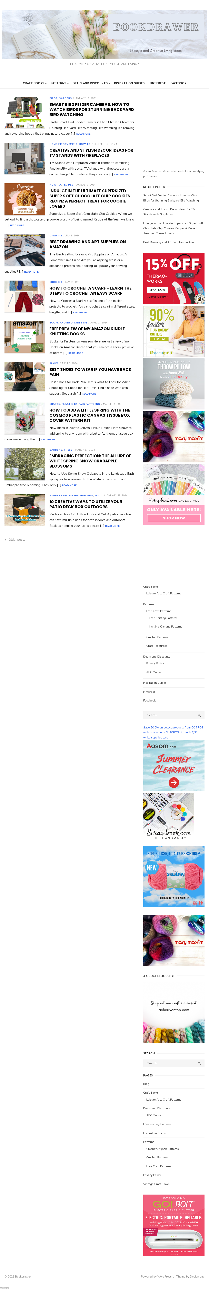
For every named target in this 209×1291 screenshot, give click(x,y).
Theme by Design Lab (190, 1277)
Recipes (67, 184)
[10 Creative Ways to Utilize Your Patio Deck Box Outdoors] (24, 510)
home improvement (63, 144)
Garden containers (64, 495)
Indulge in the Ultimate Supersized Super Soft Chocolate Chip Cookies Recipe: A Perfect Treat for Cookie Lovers (89, 198)
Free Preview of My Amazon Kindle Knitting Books (87, 331)
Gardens (65, 98)
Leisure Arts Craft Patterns (163, 593)
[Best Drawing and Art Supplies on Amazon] (24, 250)
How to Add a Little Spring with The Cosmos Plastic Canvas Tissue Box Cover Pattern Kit (89, 415)
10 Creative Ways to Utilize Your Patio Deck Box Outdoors (85, 504)
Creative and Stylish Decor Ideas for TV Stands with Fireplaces (91, 152)
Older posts (17, 540)
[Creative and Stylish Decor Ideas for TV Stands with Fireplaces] (24, 159)
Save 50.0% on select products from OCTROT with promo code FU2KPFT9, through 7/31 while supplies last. (173, 732)
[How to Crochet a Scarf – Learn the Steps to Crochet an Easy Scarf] (24, 297)
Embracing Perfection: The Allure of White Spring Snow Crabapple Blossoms (90, 461)
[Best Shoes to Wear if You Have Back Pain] (24, 377)
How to (85, 144)
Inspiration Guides (129, 83)
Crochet (55, 282)
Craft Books (33, 83)
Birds (53, 98)
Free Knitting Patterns (163, 618)
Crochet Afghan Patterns (162, 1149)
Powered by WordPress (156, 1277)
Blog (146, 1084)
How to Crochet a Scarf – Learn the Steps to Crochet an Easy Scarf (90, 290)
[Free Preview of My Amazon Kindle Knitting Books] (24, 337)
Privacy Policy (155, 663)
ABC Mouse (153, 672)
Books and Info (61, 322)
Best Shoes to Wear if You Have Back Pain (90, 372)
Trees (68, 449)
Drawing (55, 235)
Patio (98, 495)
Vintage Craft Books (156, 1184)
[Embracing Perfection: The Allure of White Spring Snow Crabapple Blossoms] (24, 464)
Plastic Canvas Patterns (81, 404)
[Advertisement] (176, 137)
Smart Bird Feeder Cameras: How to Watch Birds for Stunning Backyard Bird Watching (91, 109)
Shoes (54, 363)
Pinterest (157, 83)
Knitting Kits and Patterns (165, 627)
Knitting (80, 322)
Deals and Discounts (90, 83)
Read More (83, 133)
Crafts (54, 404)
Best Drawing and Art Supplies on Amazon (87, 244)
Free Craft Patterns (158, 611)
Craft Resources (156, 646)
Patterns (58, 83)
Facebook (178, 83)
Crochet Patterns (157, 637)
